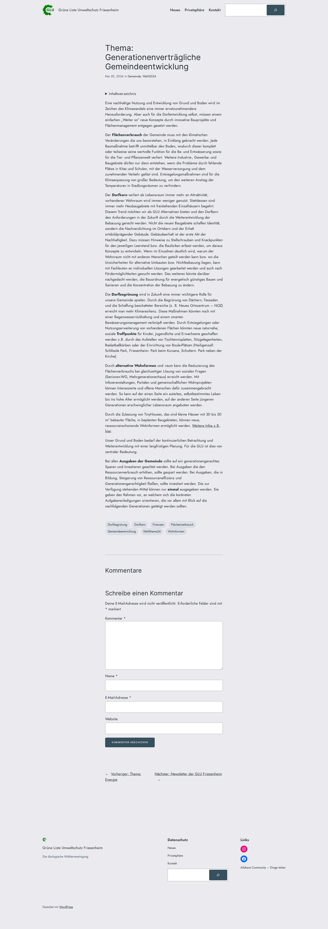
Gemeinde (134, 76)
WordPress (66, 907)
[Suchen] (276, 10)
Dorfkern (139, 524)
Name (111, 676)
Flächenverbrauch (182, 524)
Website (111, 719)
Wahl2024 (149, 76)
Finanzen (158, 524)
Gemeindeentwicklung (122, 531)
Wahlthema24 (152, 531)
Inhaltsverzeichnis (122, 93)
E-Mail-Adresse (118, 697)
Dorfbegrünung (117, 524)
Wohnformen (176, 531)
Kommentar (115, 618)
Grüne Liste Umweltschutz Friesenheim (88, 10)
